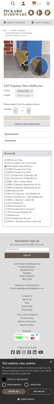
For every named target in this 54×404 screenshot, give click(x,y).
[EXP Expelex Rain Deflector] (27, 59)
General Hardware (17, 30)
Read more (26, 373)
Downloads (10, 140)
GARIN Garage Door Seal (19, 172)
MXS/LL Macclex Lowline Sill (20, 200)
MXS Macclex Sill (15, 190)
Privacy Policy (27, 318)
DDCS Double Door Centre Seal (21, 163)
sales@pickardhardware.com (30, 288)
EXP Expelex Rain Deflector (15, 35)
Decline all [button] (39, 391)
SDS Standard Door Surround (21, 209)
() (39, 3)
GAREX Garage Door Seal (19, 169)
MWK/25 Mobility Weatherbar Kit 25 (23, 187)
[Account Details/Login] (24, 3)
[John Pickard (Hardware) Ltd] (27, 12)
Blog (27, 303)
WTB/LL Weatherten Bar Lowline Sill (24, 221)
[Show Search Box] (13, 3)
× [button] (51, 362)
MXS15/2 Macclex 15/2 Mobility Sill (23, 193)
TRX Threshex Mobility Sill (19, 212)
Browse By (9, 153)
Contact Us (27, 296)
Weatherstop (13, 215)
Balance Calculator (16, 22)
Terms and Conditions (27, 314)
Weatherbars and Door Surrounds (18, 33)
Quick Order (27, 306)
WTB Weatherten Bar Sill (18, 218)
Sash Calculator (42, 22)
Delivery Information (27, 321)
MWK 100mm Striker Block (19, 181)
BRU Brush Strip (14, 160)
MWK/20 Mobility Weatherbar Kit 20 (23, 184)
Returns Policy (27, 325)
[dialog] (27, 381)
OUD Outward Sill (15, 203)
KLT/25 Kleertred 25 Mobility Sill (22, 178)
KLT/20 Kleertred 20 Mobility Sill (22, 175)
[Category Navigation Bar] (49, 3)
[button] (27, 399)
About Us (27, 299)
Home (4, 30)
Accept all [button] (13, 391)
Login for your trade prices (27, 124)
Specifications (11, 134)
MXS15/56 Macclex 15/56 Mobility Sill (24, 197)
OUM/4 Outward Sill (16, 206)
